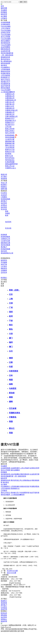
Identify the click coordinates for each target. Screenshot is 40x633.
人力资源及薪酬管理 (17, 494)
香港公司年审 (9, 129)
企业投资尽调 (34, 474)
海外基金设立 (9, 160)
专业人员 (4, 182)
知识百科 (4, 203)
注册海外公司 (5, 239)
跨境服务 (4, 12)
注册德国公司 (9, 112)
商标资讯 (4, 268)
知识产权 (4, 264)
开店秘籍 (4, 262)
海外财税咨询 (5, 474)
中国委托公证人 (10, 168)
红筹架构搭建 (9, 162)
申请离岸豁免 (34, 486)
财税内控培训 (25, 486)
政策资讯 (4, 260)
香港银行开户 (9, 118)
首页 (2, 6)
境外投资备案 (10, 137)
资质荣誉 (4, 178)
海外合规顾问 (15, 470)
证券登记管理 (34, 468)
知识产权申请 (34, 492)
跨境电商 (4, 234)
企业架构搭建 (5, 468)
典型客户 (4, 201)
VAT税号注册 (9, 139)
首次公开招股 (5, 470)
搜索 (21, 2)
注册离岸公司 (9, 94)
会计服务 (4, 16)
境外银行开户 (15, 492)
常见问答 (4, 209)
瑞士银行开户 (9, 124)
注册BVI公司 (9, 106)
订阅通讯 (4, 197)
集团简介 (4, 601)
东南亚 (7, 213)
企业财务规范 (15, 468)
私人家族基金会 (25, 480)
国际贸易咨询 (25, 474)
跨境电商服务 (10, 135)
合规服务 (4, 270)
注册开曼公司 (9, 104)
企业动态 (4, 195)
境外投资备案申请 (7, 476)
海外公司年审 (9, 133)
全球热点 (4, 205)
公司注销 (8, 127)
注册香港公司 (9, 96)
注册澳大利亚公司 (11, 110)
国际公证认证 (9, 145)
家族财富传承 (5, 480)
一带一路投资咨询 (20, 476)
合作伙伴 (4, 272)
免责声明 (4, 609)
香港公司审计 (9, 131)
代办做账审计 (5, 486)
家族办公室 (9, 156)
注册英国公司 (9, 108)
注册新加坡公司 (10, 100)
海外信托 (4, 251)
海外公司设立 (5, 492)
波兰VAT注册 (11, 573)
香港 (6, 211)
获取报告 (4, 615)
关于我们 (4, 176)
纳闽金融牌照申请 (11, 164)
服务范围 (4, 8)
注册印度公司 (9, 114)
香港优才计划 (9, 151)
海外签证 (6, 482)
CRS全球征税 (9, 147)
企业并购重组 (15, 474)
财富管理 (4, 14)
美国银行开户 (9, 122)
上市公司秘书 (25, 468)
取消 (25, 2)
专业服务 (4, 10)
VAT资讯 (4, 266)
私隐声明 (4, 621)
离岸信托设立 (9, 158)
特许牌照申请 (25, 492)
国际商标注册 (9, 141)
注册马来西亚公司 (11, 116)
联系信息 (4, 613)
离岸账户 (4, 247)
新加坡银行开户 (10, 120)
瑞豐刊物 (4, 189)
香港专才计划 (9, 149)
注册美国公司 (9, 98)
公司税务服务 (15, 486)
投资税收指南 (5, 199)
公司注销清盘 (5, 488)
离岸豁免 (8, 153)
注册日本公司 (9, 102)
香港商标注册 (9, 143)
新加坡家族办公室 (7, 253)
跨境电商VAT (15, 488)
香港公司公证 (9, 166)
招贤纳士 (4, 187)
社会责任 (4, 193)
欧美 (6, 215)
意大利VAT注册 (12, 571)
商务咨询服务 (5, 494)
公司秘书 (4, 18)
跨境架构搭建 (5, 249)
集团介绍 (4, 174)
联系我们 (4, 184)
